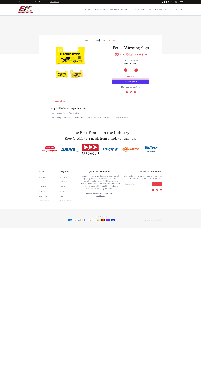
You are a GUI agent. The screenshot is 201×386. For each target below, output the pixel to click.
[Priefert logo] (111, 149)
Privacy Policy (43, 191)
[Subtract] (125, 70)
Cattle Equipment (65, 182)
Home (87, 40)
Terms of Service (44, 201)
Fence (62, 191)
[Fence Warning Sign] (70, 56)
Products (95, 40)
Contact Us (42, 186)
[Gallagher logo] (131, 149)
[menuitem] (162, 2)
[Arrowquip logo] (90, 149)
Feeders (62, 186)
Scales (62, 196)
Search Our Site (43, 177)
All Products (63, 177)
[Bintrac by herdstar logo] (151, 149)
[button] (168, 2)
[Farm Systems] (26, 9)
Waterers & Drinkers (66, 201)
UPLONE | (154, 220)
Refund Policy (43, 196)
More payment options (130, 87)
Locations (100, 196)
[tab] (59, 101)
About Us (42, 182)
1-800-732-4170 (54, 2)
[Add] (136, 70)
